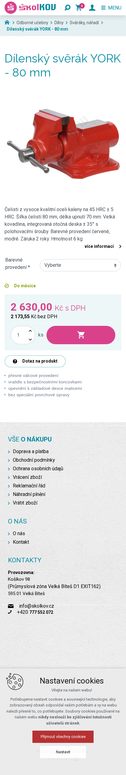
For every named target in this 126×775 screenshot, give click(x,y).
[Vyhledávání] (68, 8)
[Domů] (9, 21)
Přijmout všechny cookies (63, 736)
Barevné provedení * (17, 263)
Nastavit (63, 752)
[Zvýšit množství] (30, 330)
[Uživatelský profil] (92, 8)
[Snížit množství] (30, 339)
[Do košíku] (80, 335)
